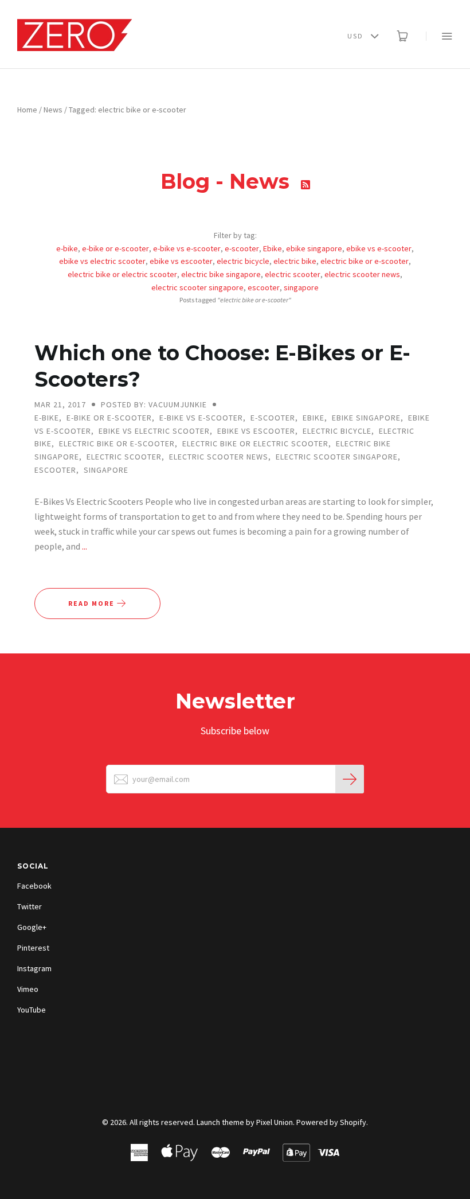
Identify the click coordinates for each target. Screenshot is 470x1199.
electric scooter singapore (197, 287)
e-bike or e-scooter (115, 248)
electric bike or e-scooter (364, 261)
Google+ (31, 927)
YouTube (31, 1010)
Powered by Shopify (331, 1122)
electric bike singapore (221, 274)
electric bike (294, 261)
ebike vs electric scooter (102, 261)
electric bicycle (243, 261)
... (84, 546)
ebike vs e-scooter (379, 248)
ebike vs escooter (181, 261)
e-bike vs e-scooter (187, 248)
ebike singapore (314, 248)
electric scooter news (362, 274)
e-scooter (242, 248)
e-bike (67, 248)
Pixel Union (274, 1122)
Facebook (34, 886)
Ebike (272, 248)
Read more (92, 603)
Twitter (29, 906)
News (53, 109)
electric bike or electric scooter (122, 274)
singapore (301, 287)
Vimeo (27, 989)
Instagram (34, 968)
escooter (264, 287)
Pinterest (33, 948)
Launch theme (220, 1122)
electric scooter (292, 274)
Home (27, 109)
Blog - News (227, 181)
